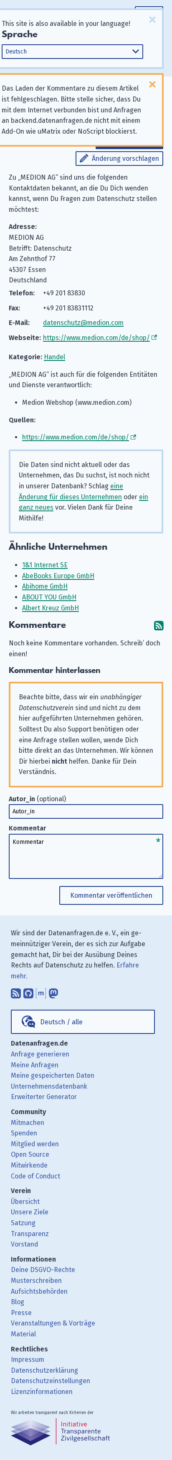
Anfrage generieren (40, 1054)
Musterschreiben (36, 1281)
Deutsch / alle (61, 1022)
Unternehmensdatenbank (49, 1086)
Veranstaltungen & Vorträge (53, 1323)
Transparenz (30, 1234)
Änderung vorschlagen (125, 159)
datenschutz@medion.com (83, 323)
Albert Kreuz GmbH (50, 608)
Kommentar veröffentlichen (111, 895)
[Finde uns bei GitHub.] (28, 991)
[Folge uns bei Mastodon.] (53, 991)
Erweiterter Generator (44, 1097)
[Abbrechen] (152, 19)
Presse (21, 1313)
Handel (54, 357)
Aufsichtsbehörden (39, 1291)
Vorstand (24, 1244)
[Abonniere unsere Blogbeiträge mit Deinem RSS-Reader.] (16, 991)
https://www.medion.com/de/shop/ (96, 338)
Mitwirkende (29, 1165)
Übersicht (25, 1202)
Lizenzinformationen (42, 1392)
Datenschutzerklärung (44, 1370)
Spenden (24, 1133)
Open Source (30, 1154)
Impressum (27, 1360)
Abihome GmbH (45, 586)
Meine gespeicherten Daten (52, 1075)
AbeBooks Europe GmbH (58, 576)
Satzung (23, 1223)
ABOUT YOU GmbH (49, 597)
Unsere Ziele (29, 1212)
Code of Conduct (35, 1176)
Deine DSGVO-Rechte (43, 1270)
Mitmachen (27, 1123)
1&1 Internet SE (45, 565)
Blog (17, 1302)
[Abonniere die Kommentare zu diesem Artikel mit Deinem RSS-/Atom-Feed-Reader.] (158, 625)
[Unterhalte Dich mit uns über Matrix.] (41, 991)
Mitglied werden (35, 1144)
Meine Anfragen (34, 1065)
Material (23, 1334)
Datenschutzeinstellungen (50, 1381)
